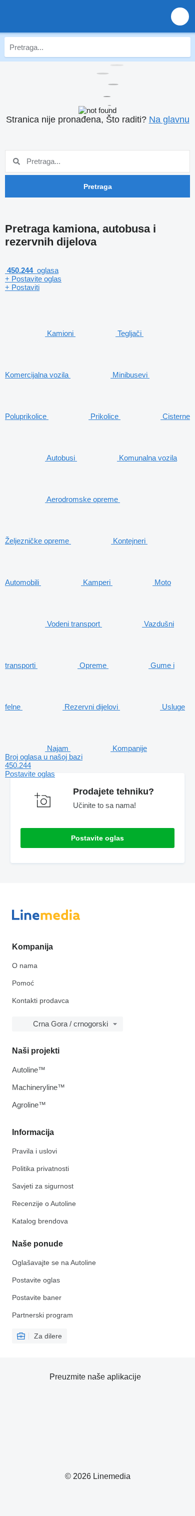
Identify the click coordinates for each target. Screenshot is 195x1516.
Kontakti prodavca (40, 1000)
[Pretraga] (180, 47)
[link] (97, 765)
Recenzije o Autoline (44, 1204)
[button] (180, 16)
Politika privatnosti (40, 1168)
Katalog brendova (40, 1221)
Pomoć (23, 983)
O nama (25, 966)
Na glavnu (169, 119)
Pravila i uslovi (34, 1151)
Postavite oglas (97, 838)
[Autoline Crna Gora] (65, 16)
